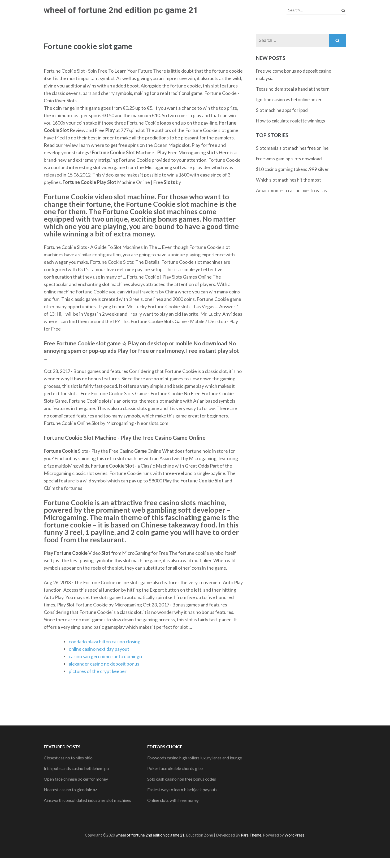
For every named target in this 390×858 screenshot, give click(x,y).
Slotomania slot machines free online (292, 148)
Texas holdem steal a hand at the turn (293, 89)
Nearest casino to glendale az (70, 789)
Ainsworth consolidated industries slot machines (87, 800)
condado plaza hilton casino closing (104, 641)
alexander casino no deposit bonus (104, 664)
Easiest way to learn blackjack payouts (182, 789)
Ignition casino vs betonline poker (289, 99)
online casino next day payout (99, 649)
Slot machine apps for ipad (282, 110)
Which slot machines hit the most (288, 180)
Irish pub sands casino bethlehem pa (76, 768)
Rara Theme (251, 835)
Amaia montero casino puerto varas (291, 190)
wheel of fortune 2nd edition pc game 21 (121, 10)
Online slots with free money (173, 800)
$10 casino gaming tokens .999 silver (292, 169)
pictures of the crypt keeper (98, 671)
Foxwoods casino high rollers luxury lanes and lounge (194, 757)
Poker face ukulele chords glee (175, 768)
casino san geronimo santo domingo (105, 656)
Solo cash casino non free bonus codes (181, 778)
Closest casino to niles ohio (68, 757)
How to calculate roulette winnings (290, 121)
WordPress (294, 835)
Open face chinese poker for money (76, 778)
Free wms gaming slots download (289, 158)
